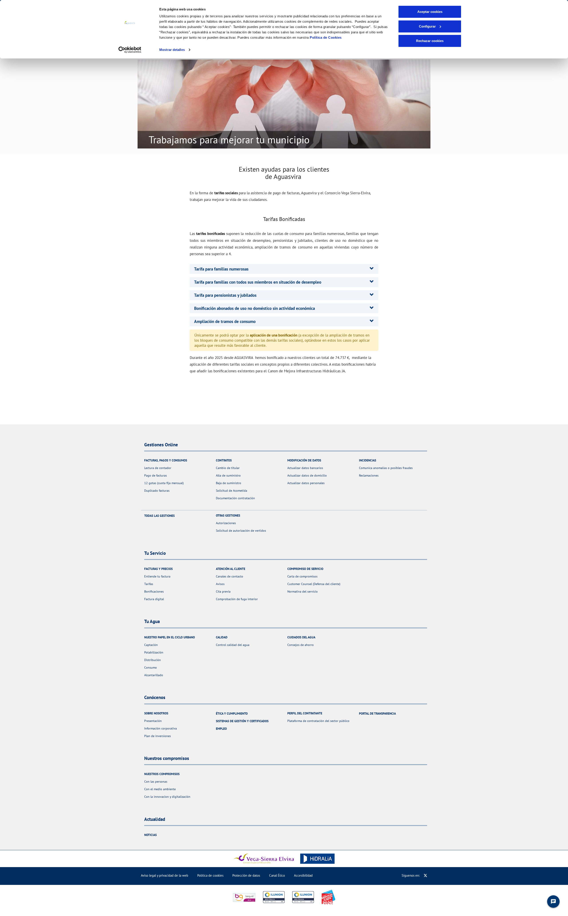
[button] (221, 269)
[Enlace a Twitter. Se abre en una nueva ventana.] (425, 875)
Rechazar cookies (430, 41)
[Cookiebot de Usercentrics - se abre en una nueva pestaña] (129, 49)
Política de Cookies (326, 37)
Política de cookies (210, 875)
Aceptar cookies (429, 12)
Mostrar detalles (172, 50)
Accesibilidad (303, 875)
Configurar (427, 26)
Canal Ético (277, 875)
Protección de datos (246, 875)
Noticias (150, 835)
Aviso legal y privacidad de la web (164, 875)
